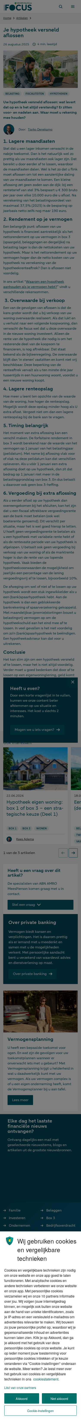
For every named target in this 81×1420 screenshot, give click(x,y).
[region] (40, 1325)
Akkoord (21, 1398)
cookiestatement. (46, 1379)
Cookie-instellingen (40, 1410)
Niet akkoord (59, 1398)
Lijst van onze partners (20, 1387)
